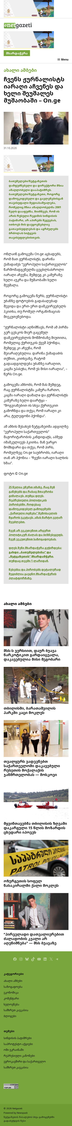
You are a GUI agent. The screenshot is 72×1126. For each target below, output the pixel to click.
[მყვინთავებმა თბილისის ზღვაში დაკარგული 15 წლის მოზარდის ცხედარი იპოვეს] (36, 801)
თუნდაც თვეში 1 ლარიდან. (29, 561)
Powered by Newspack (16, 1112)
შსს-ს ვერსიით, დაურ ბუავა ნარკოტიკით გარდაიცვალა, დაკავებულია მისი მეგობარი (32, 655)
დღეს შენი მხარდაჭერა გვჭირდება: (35, 548)
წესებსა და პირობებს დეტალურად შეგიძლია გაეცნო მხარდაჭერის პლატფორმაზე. (35, 574)
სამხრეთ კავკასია (16, 1010)
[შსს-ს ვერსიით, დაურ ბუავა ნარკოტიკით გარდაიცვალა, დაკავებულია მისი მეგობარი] (36, 628)
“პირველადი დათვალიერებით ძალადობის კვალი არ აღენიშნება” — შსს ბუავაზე (34, 938)
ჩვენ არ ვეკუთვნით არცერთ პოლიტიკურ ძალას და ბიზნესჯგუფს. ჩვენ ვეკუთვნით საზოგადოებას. (36, 535)
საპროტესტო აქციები (18, 1044)
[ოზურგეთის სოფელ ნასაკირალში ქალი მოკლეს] (36, 858)
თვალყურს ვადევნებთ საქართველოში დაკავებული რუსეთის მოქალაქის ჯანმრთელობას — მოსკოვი (32, 768)
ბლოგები (10, 1016)
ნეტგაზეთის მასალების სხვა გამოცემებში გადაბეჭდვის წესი (29, 1118)
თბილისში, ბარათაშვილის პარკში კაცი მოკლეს (30, 710)
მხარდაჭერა (17, 53)
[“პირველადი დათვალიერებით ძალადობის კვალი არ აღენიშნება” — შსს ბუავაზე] (36, 911)
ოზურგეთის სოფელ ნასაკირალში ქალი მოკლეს (31, 883)
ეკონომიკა (11, 992)
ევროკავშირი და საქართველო (25, 1061)
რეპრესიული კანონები (19, 1055)
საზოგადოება (13, 986)
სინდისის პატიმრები (18, 1038)
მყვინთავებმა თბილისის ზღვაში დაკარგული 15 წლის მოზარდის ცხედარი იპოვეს (35, 828)
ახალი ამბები (20, 70)
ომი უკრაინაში (14, 1049)
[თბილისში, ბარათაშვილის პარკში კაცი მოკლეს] (36, 685)
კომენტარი (11, 998)
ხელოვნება (11, 1004)
